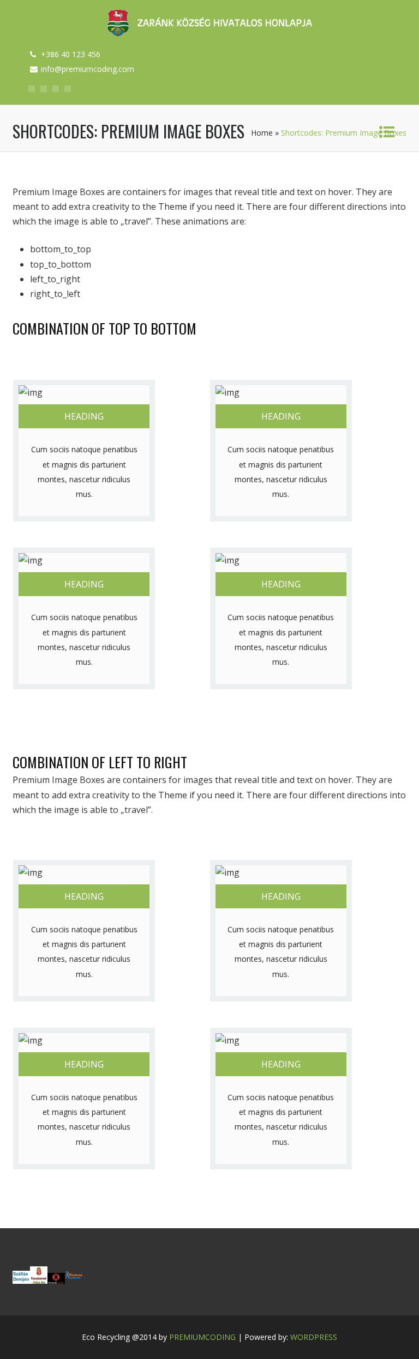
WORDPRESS (313, 1337)
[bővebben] (73, 1281)
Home (262, 133)
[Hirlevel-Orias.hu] (56, 1281)
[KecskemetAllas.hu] (38, 1281)
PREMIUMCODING (202, 1337)
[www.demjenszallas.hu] (21, 1281)
